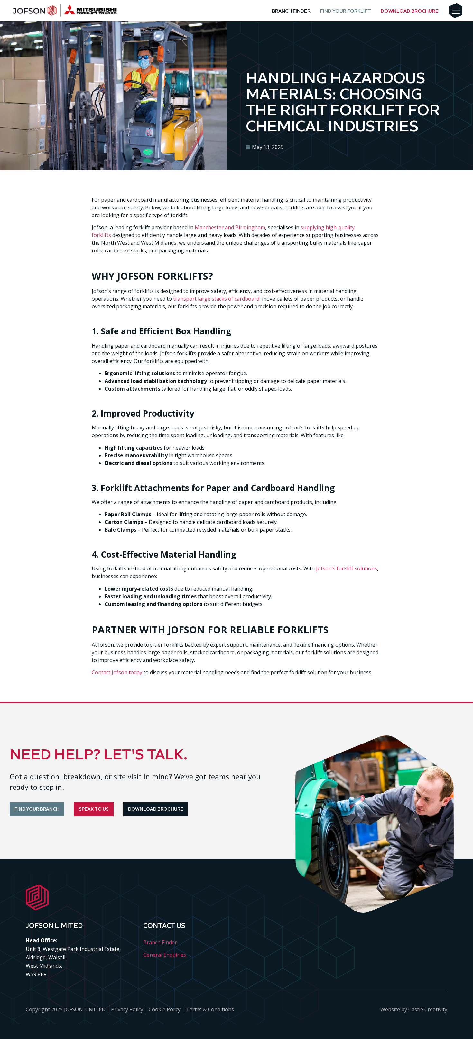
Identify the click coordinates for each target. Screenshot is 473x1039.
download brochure (410, 11)
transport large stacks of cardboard (216, 298)
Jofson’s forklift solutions (346, 568)
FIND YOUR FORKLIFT (345, 11)
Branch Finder (160, 942)
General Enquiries (164, 954)
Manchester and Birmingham (230, 227)
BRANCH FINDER (291, 11)
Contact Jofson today (117, 672)
